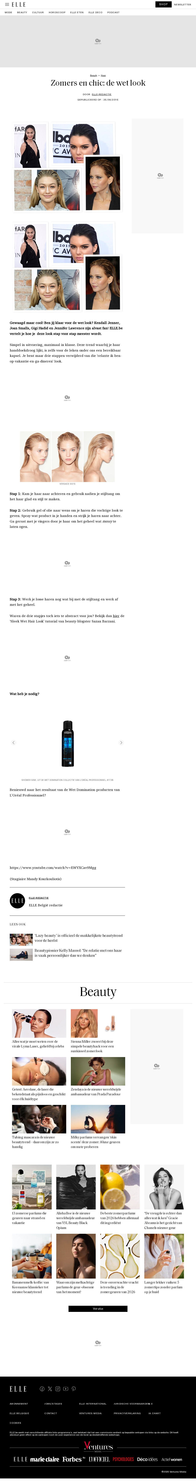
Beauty (22, 12)
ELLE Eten (77, 12)
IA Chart (155, 1413)
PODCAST (113, 12)
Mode (8, 12)
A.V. (151, 1403)
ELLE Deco (96, 12)
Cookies (15, 1422)
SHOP (163, 4)
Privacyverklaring (127, 1413)
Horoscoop (57, 12)
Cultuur (38, 12)
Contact (50, 1413)
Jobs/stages (53, 1403)
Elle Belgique (19, 1413)
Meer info (126, 1434)
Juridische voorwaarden (132, 1403)
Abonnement (19, 1403)
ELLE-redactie (102, 94)
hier (116, 615)
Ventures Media (90, 1413)
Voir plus (98, 1309)
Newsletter (182, 4)
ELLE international (93, 1403)
